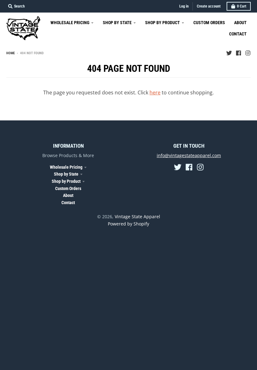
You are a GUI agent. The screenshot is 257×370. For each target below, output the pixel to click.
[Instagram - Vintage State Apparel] (248, 53)
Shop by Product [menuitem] (162, 22)
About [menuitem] (240, 22)
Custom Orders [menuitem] (209, 22)
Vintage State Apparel (137, 216)
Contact (68, 202)
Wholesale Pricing (66, 167)
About (68, 195)
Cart (241, 6)
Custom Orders (68, 188)
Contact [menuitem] (238, 33)
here (154, 92)
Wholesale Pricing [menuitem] (69, 22)
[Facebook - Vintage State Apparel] (238, 53)
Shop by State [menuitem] (117, 22)
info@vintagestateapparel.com (189, 155)
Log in (184, 6)
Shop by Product (66, 181)
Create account (209, 6)
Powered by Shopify (128, 224)
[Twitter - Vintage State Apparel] (229, 53)
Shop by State (66, 174)
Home (10, 53)
